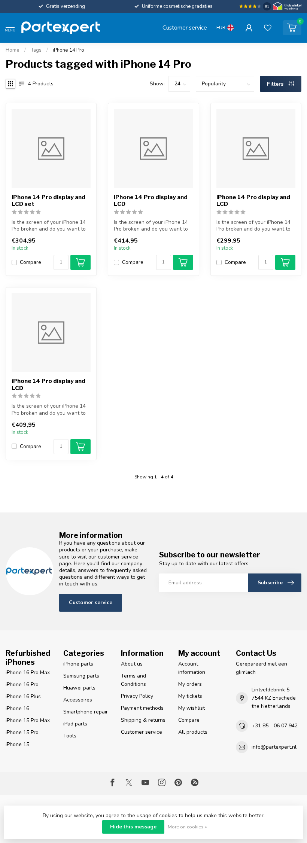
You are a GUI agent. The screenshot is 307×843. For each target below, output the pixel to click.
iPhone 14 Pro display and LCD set (48, 200)
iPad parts (75, 723)
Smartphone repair (85, 711)
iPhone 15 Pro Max (28, 720)
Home (12, 50)
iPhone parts (78, 663)
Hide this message (133, 826)
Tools (69, 735)
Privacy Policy (137, 696)
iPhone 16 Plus (23, 696)
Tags (36, 50)
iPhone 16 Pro (22, 684)
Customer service (184, 27)
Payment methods (142, 708)
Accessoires (77, 699)
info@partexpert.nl (274, 747)
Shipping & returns (143, 720)
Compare (30, 262)
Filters (276, 84)
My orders (190, 684)
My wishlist (191, 708)
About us (132, 663)
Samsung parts (81, 675)
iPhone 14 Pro (68, 50)
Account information (191, 668)
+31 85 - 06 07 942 (275, 725)
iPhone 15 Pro (22, 732)
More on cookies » (187, 827)
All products (192, 732)
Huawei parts (79, 687)
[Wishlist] (267, 27)
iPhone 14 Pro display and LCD (151, 200)
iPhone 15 (17, 744)
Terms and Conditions (133, 680)
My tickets (190, 696)
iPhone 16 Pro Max (28, 672)
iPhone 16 (17, 708)
